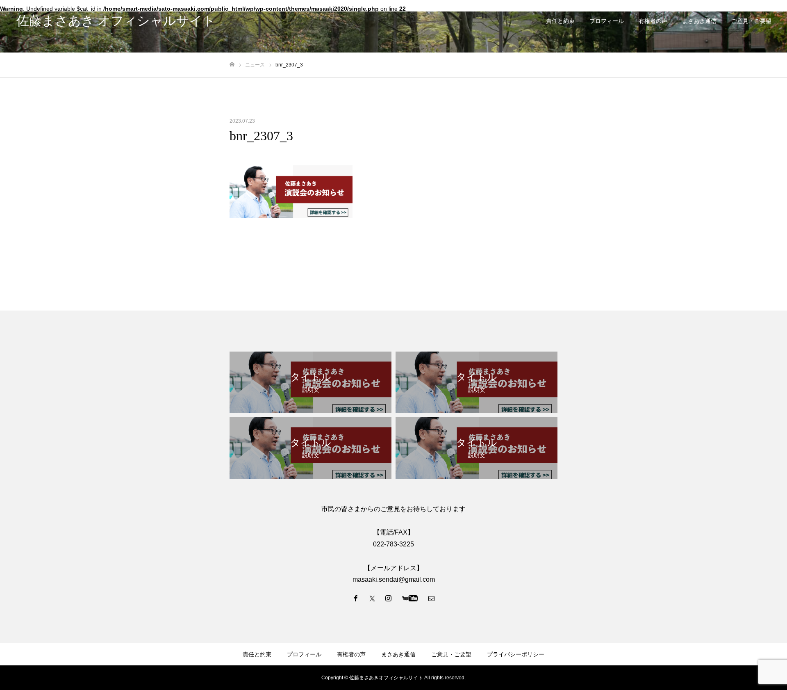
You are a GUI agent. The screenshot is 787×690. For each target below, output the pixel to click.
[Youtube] (410, 598)
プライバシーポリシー (515, 654)
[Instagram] (388, 598)
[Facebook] (356, 598)
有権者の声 (653, 21)
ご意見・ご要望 (751, 21)
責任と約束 (560, 21)
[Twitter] (372, 598)
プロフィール (606, 21)
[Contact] (432, 598)
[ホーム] (232, 64)
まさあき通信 (699, 21)
